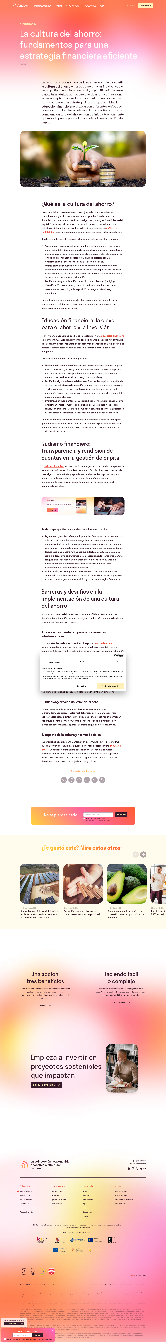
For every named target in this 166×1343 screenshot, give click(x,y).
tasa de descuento (104, 643)
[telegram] (94, 780)
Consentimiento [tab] (54, 662)
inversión (23, 65)
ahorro (45, 749)
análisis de (111, 228)
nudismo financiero (54, 466)
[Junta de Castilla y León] (60, 1240)
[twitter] (79, 780)
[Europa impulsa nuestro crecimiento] (77, 1240)
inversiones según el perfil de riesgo (83, 261)
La (74, 400)
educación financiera (112, 335)
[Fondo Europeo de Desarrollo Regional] (95, 1240)
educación (82, 400)
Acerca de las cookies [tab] (111, 662)
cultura (114, 745)
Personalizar (81, 686)
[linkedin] (64, 780)
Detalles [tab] (83, 662)
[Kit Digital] (77, 1250)
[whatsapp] (102, 780)
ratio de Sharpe (109, 369)
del (120, 745)
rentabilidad (48, 231)
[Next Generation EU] (60, 1250)
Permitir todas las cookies (110, 686)
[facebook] (71, 780)
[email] (87, 780)
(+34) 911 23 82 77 (139, 1161)
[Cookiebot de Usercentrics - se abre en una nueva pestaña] (115, 655)
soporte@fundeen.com (138, 1164)
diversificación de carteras (59, 285)
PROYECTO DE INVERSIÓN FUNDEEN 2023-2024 (77, 1232)
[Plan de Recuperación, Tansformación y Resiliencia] (95, 1250)
